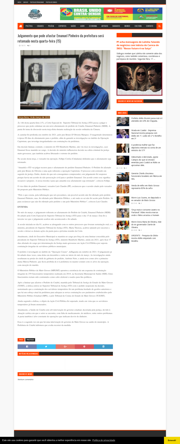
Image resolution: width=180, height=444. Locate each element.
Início (19, 2)
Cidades (40, 25)
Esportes (62, 25)
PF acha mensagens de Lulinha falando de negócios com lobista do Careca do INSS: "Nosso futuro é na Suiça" (138, 45)
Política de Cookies (51, 2)
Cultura (138, 25)
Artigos (104, 25)
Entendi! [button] (172, 440)
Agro (82, 25)
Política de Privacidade (37, 2)
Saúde (73, 25)
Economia (93, 25)
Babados (116, 25)
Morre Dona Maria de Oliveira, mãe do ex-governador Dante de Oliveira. (146, 224)
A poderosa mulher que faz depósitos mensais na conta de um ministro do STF (146, 147)
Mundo (127, 25)
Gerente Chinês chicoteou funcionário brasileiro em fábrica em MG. (146, 176)
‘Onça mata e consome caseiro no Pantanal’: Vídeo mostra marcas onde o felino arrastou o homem (145, 212)
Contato (25, 2)
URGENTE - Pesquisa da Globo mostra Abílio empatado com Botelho (144, 238)
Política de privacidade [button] (103, 440)
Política (29, 25)
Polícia (51, 25)
